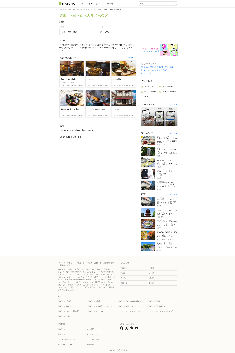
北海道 (151, 273)
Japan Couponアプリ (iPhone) (130, 311)
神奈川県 (123, 283)
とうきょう (154, 70)
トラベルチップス (96, 3)
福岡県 (123, 278)
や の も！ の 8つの (167, 234)
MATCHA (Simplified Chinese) (100, 306)
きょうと (145, 67)
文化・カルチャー (169, 91)
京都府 (123, 273)
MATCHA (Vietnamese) (157, 306)
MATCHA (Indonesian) (127, 306)
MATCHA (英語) (94, 301)
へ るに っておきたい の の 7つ (167, 139)
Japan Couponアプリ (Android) (160, 311)
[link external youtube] (137, 329)
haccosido (116, 79)
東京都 (123, 268)
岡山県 (151, 283)
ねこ (172, 67)
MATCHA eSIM (64, 316)
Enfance (115, 109)
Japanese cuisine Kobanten (97, 109)
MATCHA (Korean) (65, 306)
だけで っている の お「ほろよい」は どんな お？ (167, 150)
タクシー (154, 73)
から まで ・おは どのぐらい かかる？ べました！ (167, 162)
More (131, 57)
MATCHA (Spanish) (95, 311)
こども (160, 67)
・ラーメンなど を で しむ (167, 223)
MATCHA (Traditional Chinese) (130, 301)
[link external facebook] (122, 329)
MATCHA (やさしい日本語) (68, 311)
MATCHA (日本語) (65, 301)
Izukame (90, 79)
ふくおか (164, 70)
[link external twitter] (127, 329)
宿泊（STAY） (168, 86)
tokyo (153, 67)
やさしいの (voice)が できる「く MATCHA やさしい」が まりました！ (159, 118)
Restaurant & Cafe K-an (70, 109)
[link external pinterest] (132, 329)
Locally (110, 3)
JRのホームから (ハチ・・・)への (167, 184)
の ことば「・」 (164, 173)
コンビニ (145, 73)
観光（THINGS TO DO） (151, 93)
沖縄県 (151, 278)
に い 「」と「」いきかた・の (167, 245)
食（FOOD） (149, 86)
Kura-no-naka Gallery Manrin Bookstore (69, 81)
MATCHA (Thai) (154, 301)
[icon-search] (175, 3)
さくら (144, 70)
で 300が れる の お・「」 (167, 212)
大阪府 (151, 268)
